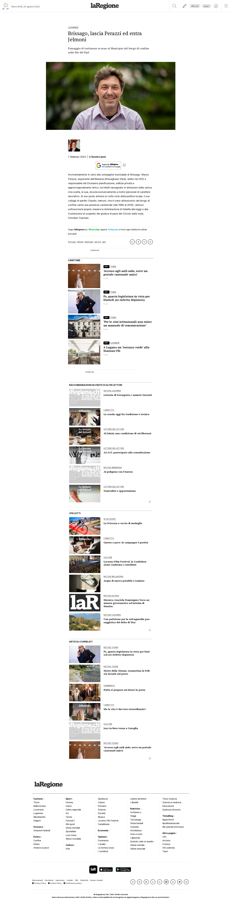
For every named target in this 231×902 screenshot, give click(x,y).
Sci (67, 813)
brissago (72, 242)
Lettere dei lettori (138, 798)
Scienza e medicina (171, 802)
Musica (101, 817)
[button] (132, 881)
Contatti (70, 880)
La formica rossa (106, 847)
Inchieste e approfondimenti (138, 812)
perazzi (98, 242)
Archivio (166, 840)
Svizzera (38, 827)
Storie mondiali (73, 827)
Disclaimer (49, 880)
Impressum (60, 880)
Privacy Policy (40, 883)
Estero (37, 836)
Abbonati (195, 6)
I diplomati (135, 837)
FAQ (76, 880)
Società (101, 813)
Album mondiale (73, 838)
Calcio (69, 806)
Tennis (69, 817)
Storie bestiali (136, 823)
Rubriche (135, 808)
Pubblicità (84, 880)
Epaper (206, 6)
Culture (70, 845)
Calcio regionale (73, 809)
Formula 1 (70, 820)
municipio (89, 242)
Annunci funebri (96, 880)
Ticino (36, 802)
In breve (166, 844)
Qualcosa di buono (171, 809)
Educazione (168, 806)
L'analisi (101, 844)
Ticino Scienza (169, 798)
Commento (103, 840)
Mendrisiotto (39, 817)
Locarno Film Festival (108, 820)
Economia (103, 830)
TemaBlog (168, 816)
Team (165, 851)
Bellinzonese (39, 806)
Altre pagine (169, 833)
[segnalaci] (185, 6)
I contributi (103, 851)
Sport (69, 798)
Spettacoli (103, 798)
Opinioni (102, 836)
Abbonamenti (37, 880)
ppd (104, 242)
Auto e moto (136, 834)
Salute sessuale (137, 848)
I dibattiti (134, 802)
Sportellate (71, 831)
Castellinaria (103, 824)
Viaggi (133, 816)
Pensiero (102, 806)
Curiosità (134, 827)
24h (164, 836)
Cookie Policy (55, 883)
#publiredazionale (170, 823)
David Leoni (98, 156)
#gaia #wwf (168, 819)
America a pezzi (41, 847)
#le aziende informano (173, 827)
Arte (68, 848)
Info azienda (168, 847)
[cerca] (174, 6)
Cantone (38, 798)
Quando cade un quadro (142, 841)
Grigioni (37, 820)
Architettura (136, 830)
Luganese (38, 813)
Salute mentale (137, 845)
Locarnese (38, 809)
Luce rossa (71, 835)
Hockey (69, 802)
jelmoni (80, 242)
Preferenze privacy (73, 883)
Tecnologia (135, 819)
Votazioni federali (41, 830)
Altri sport (70, 824)
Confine (37, 840)
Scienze (102, 809)
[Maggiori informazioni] (124, 165)
